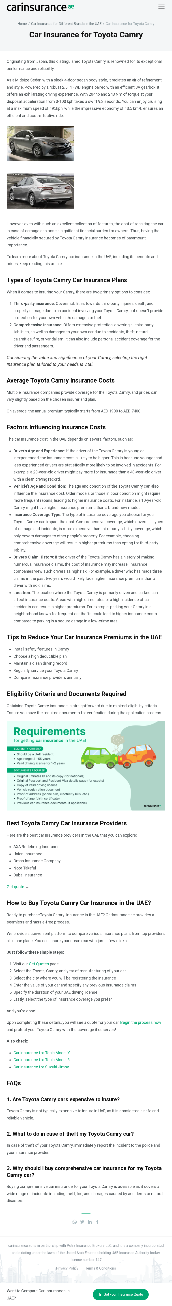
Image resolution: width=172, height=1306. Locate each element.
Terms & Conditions (100, 1268)
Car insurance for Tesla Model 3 (41, 1059)
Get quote (15, 886)
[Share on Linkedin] (90, 1221)
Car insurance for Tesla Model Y (41, 1052)
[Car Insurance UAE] (40, 6)
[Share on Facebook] (97, 1221)
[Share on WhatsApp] (74, 1221)
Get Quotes (39, 963)
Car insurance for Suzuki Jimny (41, 1067)
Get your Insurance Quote (123, 1294)
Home (22, 24)
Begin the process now (140, 1022)
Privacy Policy (67, 1268)
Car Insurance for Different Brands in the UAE (66, 24)
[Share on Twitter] (82, 1221)
